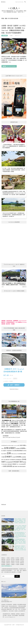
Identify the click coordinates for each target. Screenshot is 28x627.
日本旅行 (8, 456)
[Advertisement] (14, 488)
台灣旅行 (12, 448)
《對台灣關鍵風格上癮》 (6, 420)
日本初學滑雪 (20, 453)
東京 (21, 462)
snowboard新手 (16, 445)
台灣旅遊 (18, 448)
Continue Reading (11, 66)
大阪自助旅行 (9, 450)
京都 (21, 445)
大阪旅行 (4, 450)
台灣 (6, 448)
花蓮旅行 (16, 466)
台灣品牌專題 (4, 35)
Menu (4, 2)
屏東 (18, 450)
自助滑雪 (9, 466)
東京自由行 (10, 464)
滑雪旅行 (14, 464)
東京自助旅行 (5, 464)
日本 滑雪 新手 (7, 459)
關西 (19, 466)
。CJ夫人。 (14, 8)
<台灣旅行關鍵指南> (14, 423)
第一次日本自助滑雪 (20, 464)
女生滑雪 (14, 450)
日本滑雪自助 (12, 459)
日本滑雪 (18, 457)
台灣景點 (22, 448)
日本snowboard (14, 453)
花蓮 (13, 466)
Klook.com (3, 504)
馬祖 (21, 466)
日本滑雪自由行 (18, 459)
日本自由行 (16, 462)
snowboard (4, 445)
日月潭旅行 (5, 453)
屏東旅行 (21, 450)
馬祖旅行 (24, 466)
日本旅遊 (13, 457)
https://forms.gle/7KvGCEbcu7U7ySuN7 (11, 437)
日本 (9, 453)
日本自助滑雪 (9, 462)
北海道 (23, 445)
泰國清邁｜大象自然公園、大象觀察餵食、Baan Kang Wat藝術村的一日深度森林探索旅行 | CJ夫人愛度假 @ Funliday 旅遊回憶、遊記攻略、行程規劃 (14, 322)
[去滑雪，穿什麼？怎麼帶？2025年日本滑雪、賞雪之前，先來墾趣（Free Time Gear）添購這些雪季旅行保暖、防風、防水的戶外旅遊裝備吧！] (14, 46)
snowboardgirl (10, 445)
